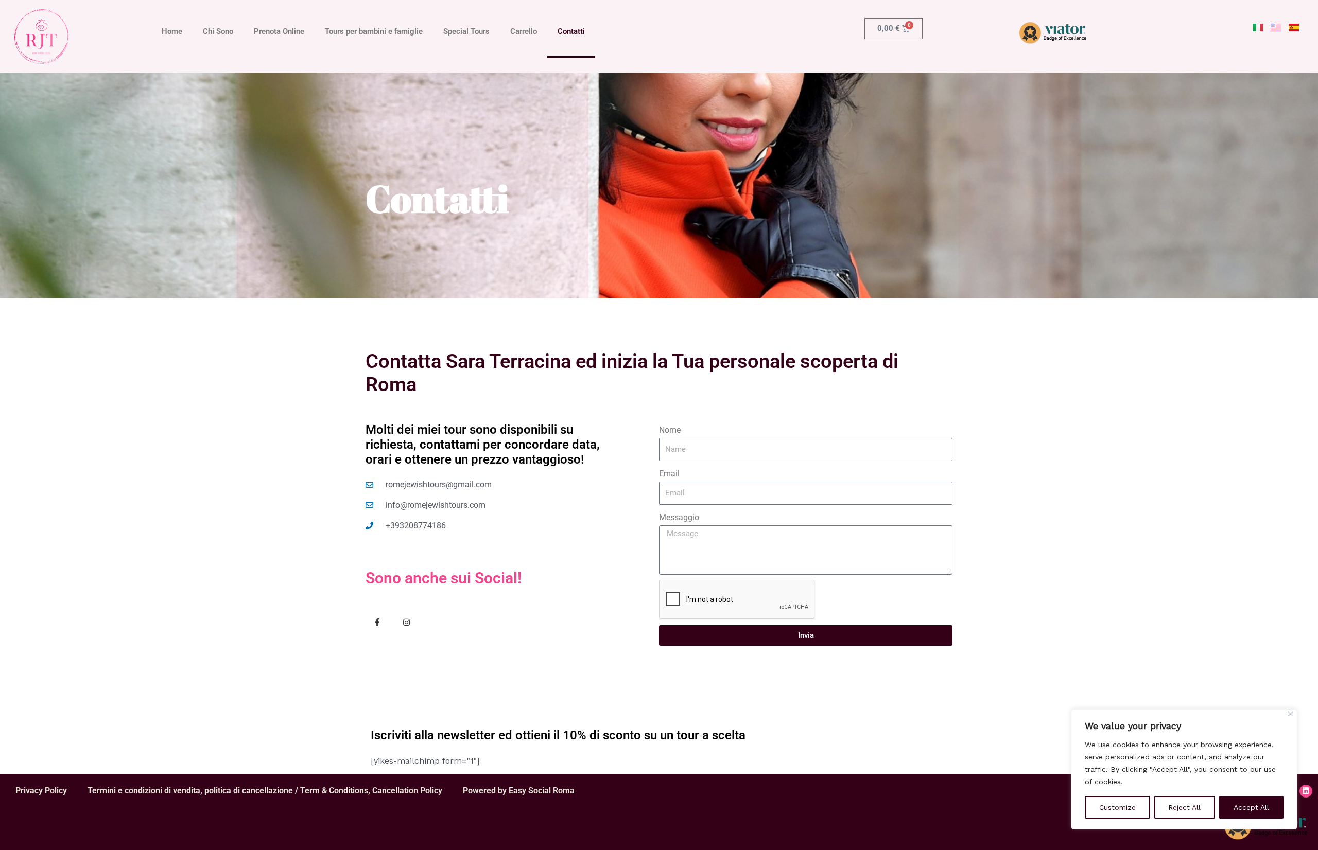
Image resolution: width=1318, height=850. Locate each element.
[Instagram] (406, 622)
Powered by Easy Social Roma (519, 790)
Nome (670, 430)
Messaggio (679, 517)
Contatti (571, 31)
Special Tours (466, 31)
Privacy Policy (41, 790)
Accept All (1251, 807)
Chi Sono (218, 31)
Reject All (1184, 807)
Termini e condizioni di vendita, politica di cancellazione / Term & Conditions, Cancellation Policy (265, 790)
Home (172, 31)
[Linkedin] (1305, 791)
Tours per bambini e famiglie (374, 31)
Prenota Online (279, 31)
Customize (1117, 807)
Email (669, 474)
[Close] (1290, 714)
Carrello (523, 31)
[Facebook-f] (377, 622)
